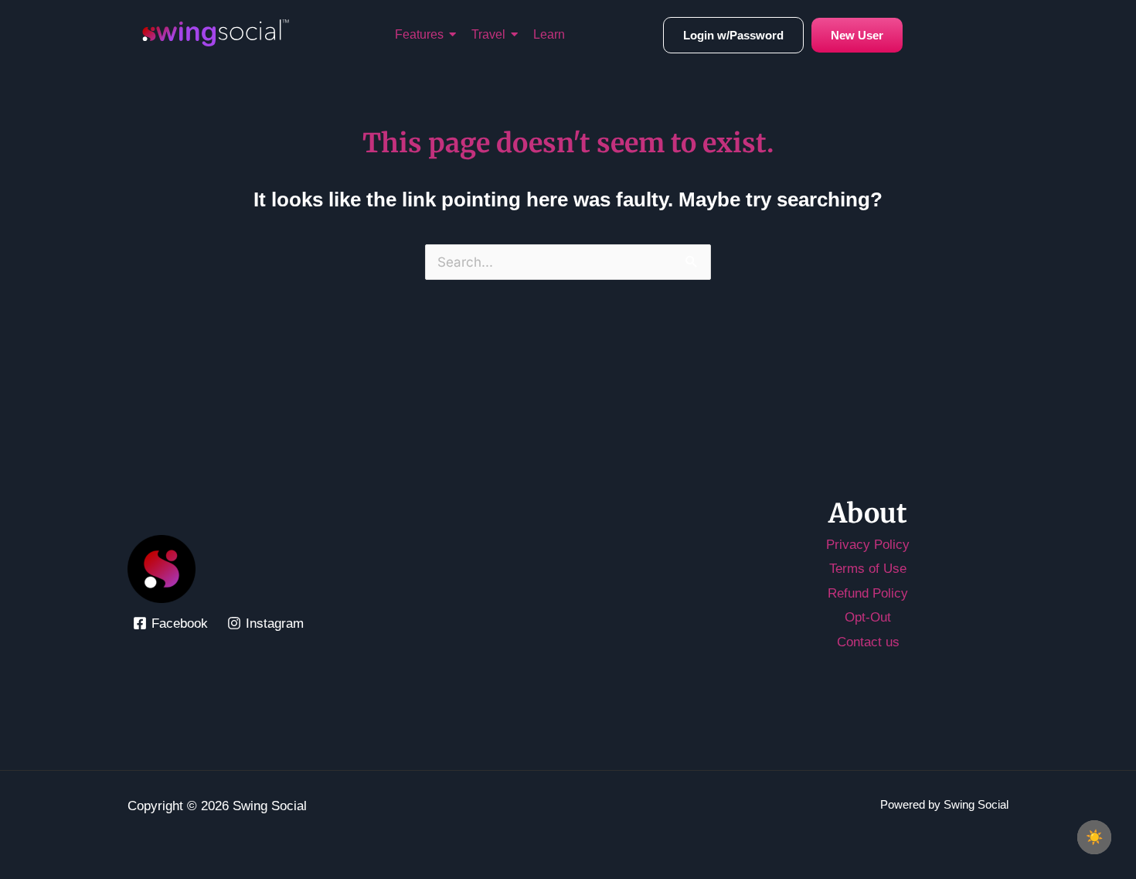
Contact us (868, 642)
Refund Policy (868, 593)
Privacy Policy (868, 544)
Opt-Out (868, 617)
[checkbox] (1094, 837)
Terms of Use (867, 568)
